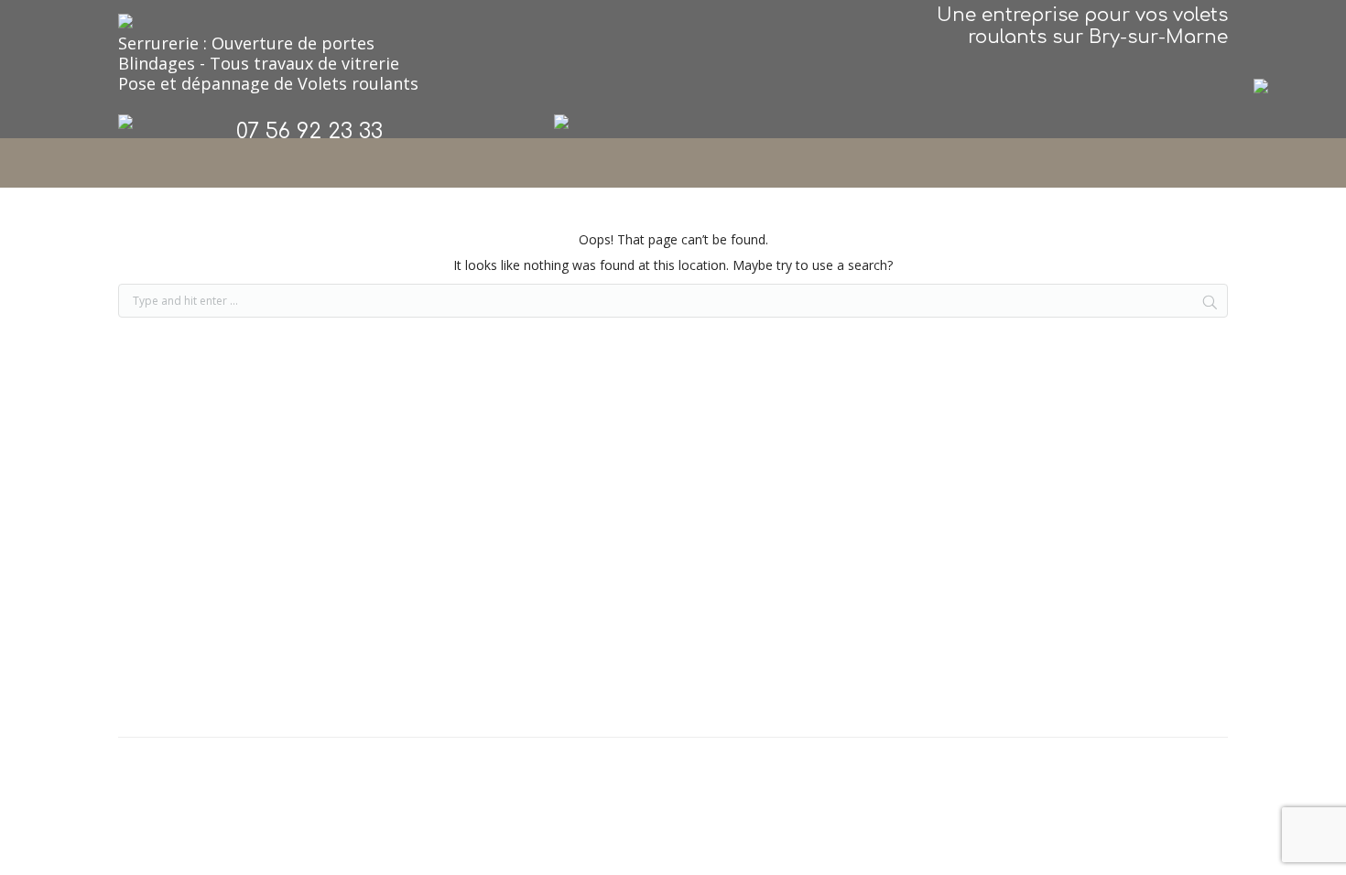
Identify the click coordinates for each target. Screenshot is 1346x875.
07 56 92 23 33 (309, 131)
